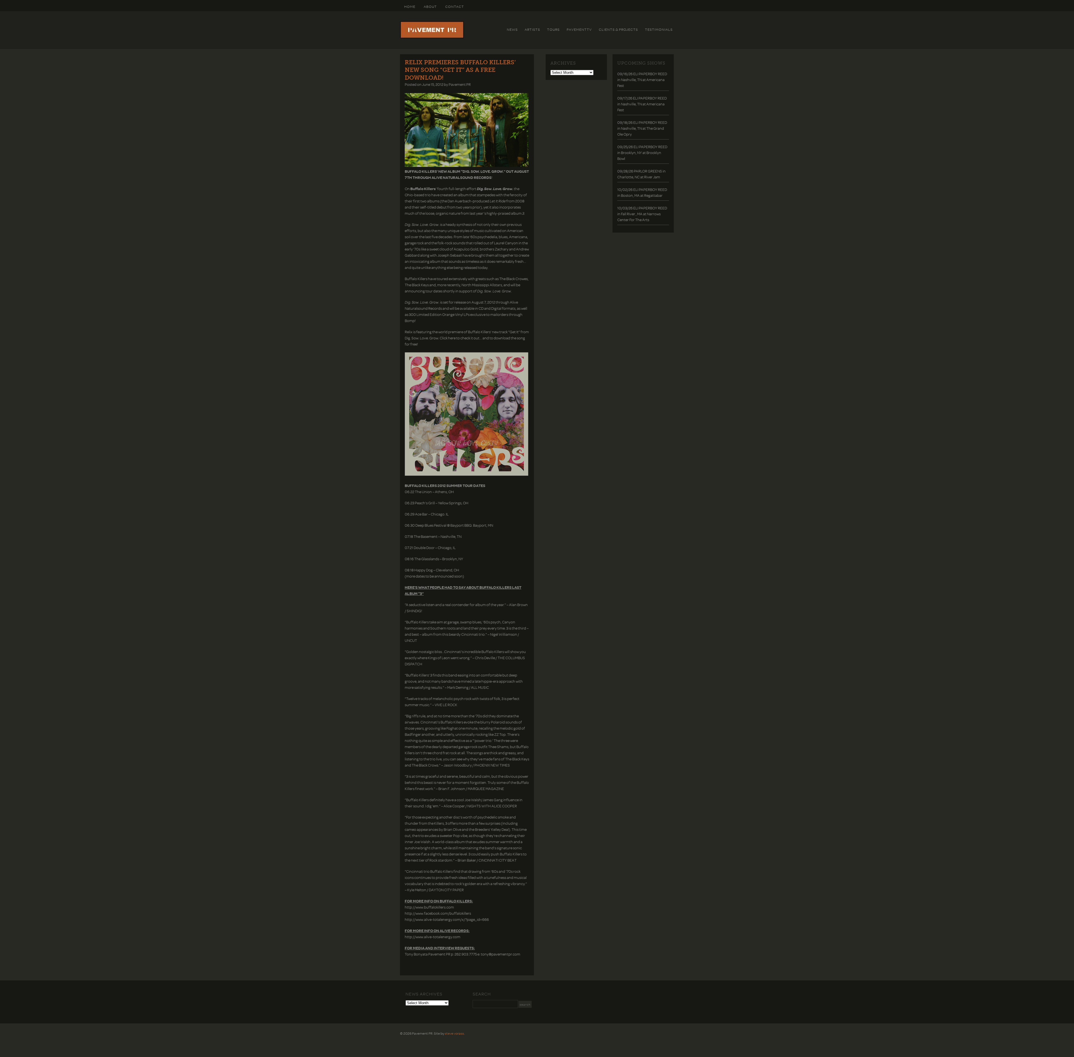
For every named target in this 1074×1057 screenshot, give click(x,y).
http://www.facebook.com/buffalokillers (438, 913)
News (512, 29)
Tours (553, 29)
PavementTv (579, 29)
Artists (532, 29)
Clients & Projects (618, 29)
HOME (409, 6)
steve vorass (454, 1033)
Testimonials (659, 29)
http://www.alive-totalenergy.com (432, 937)
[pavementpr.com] (432, 37)
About (430, 6)
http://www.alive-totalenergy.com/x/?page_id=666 (447, 919)
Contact (454, 6)
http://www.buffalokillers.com (429, 907)
